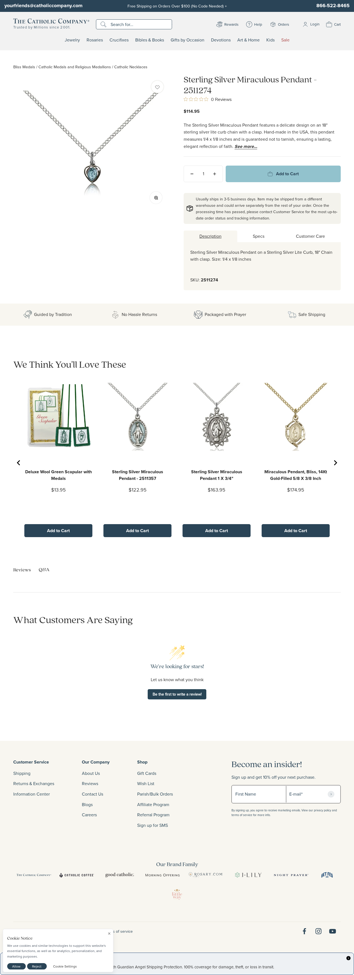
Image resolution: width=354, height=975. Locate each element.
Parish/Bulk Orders (155, 794)
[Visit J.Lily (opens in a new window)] (248, 874)
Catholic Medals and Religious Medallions (74, 67)
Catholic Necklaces (130, 67)
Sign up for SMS (152, 825)
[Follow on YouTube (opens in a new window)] (332, 931)
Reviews (90, 783)
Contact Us (92, 794)
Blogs (87, 804)
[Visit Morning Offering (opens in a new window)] (162, 874)
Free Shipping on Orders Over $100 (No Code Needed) (177, 6)
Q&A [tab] (44, 569)
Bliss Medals (24, 67)
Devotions (221, 40)
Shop (142, 762)
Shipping (21, 773)
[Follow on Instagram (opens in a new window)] (318, 931)
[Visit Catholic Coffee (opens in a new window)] (77, 874)
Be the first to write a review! (177, 694)
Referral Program (153, 815)
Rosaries (95, 40)
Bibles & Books (149, 40)
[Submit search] (104, 24)
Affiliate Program (153, 804)
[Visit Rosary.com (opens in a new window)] (205, 874)
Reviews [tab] (22, 569)
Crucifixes (119, 40)
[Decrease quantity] (192, 174)
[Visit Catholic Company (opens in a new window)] (34, 874)
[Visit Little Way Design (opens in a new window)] (177, 894)
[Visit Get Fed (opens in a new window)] (327, 874)
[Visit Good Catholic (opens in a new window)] (120, 874)
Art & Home (248, 40)
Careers (89, 815)
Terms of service (119, 931)
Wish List (145, 783)
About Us (91, 773)
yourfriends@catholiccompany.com (43, 5)
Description (210, 236)
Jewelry (72, 40)
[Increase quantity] (215, 174)
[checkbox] (157, 86)
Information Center (31, 794)
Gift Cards (146, 773)
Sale (285, 40)
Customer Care (310, 236)
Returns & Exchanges (33, 783)
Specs (258, 236)
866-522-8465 (333, 5)
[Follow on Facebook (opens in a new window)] (304, 931)
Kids (270, 40)
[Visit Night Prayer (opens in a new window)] (291, 874)
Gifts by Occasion (187, 40)
